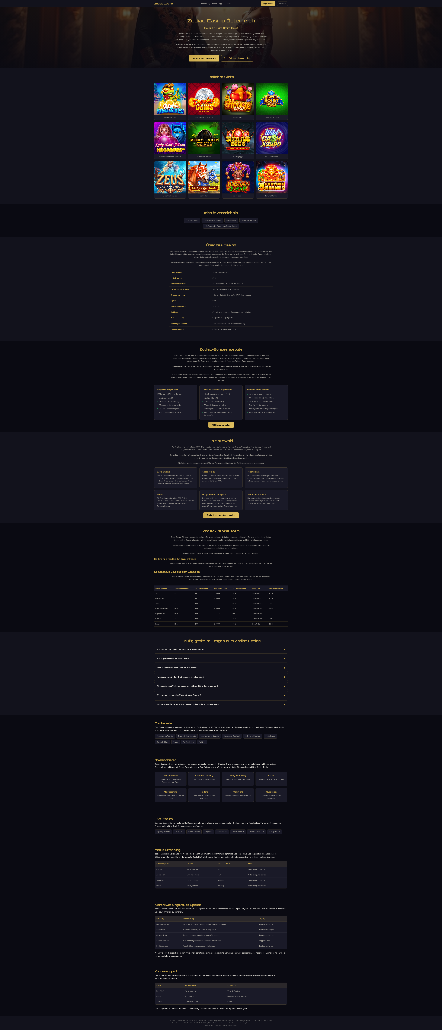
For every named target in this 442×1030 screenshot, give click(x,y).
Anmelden (228, 3)
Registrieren (268, 3)
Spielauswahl (231, 220)
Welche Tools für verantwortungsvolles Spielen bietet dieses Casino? (188, 704)
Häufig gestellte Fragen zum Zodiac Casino (221, 226)
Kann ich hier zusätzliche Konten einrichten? (177, 668)
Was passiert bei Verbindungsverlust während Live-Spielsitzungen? (187, 686)
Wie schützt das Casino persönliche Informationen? (180, 649)
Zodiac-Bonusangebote (212, 220)
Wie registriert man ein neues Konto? (173, 658)
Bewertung (205, 3)
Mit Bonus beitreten (221, 425)
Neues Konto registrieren (204, 58)
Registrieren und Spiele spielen (221, 515)
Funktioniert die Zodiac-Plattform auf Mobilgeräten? (180, 677)
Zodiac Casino (163, 3)
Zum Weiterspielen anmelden (237, 58)
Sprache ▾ (282, 3)
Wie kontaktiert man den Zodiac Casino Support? (179, 695)
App (220, 3)
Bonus (214, 3)
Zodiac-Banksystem (248, 220)
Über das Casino (192, 220)
